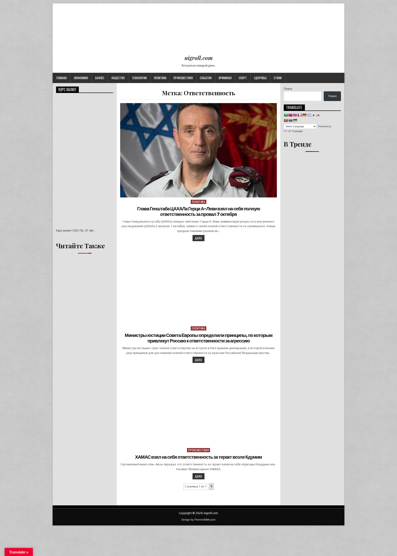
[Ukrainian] (295, 120)
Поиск (288, 88)
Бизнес (99, 77)
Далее (198, 238)
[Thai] (290, 120)
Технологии (139, 77)
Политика (160, 77)
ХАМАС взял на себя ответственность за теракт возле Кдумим (198, 457)
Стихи (278, 77)
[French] (300, 115)
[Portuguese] (286, 120)
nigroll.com (198, 57)
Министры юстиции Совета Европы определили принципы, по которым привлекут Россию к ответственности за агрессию (198, 338)
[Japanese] (313, 115)
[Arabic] (286, 115)
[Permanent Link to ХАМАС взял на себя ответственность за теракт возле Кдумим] (198, 407)
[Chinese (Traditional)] (290, 115)
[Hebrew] (309, 115)
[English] (295, 115)
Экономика (81, 77)
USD (75, 230)
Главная (61, 77)
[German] (304, 115)
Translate (297, 131)
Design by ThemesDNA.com (198, 519)
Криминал (225, 77)
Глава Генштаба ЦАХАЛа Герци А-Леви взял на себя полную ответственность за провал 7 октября (198, 211)
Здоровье (260, 77)
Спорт (243, 77)
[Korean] (318, 115)
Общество (118, 77)
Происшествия (183, 77)
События (206, 77)
